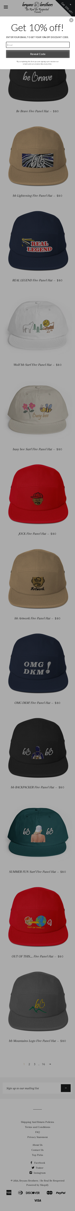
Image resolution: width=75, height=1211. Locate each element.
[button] (71, 20)
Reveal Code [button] (38, 53)
